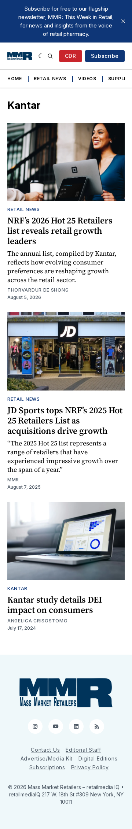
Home (14, 78)
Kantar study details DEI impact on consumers (54, 604)
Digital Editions (97, 758)
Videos (87, 78)
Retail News (50, 78)
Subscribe (105, 56)
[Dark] (41, 56)
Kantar (17, 588)
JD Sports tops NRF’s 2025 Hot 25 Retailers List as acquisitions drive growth (64, 420)
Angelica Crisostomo (37, 620)
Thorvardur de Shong (38, 290)
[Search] (50, 56)
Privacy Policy (90, 767)
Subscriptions (47, 767)
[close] (123, 21)
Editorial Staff (83, 750)
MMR (13, 479)
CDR (70, 56)
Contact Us (45, 750)
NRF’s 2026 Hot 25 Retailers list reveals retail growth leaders (60, 230)
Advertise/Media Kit (47, 758)
